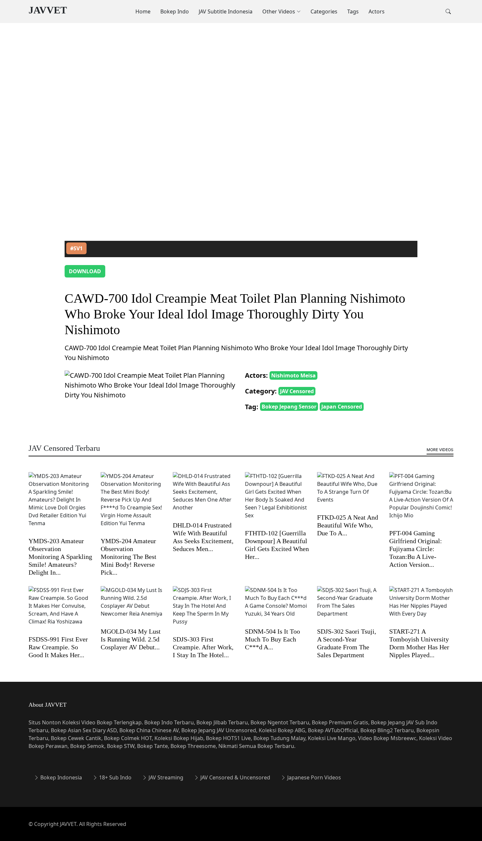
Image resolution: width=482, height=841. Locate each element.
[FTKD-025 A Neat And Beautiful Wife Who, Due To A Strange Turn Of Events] (349, 492)
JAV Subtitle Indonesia (225, 11)
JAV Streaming (165, 777)
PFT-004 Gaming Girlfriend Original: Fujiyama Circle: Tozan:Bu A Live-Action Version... (415, 548)
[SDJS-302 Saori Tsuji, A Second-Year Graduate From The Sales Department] (349, 606)
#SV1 (76, 248)
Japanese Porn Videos (313, 777)
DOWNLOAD (85, 271)
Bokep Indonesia (60, 777)
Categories (324, 11)
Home (143, 11)
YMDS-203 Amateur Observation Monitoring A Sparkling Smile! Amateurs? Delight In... (60, 556)
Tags (353, 11)
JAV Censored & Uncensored (234, 777)
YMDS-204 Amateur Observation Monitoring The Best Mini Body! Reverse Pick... (128, 556)
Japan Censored (341, 406)
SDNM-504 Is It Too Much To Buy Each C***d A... (272, 639)
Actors (377, 11)
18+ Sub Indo (114, 777)
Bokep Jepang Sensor (289, 406)
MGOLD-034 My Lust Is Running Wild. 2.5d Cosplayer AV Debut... (131, 639)
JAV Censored (297, 391)
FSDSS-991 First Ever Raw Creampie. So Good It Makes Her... (58, 647)
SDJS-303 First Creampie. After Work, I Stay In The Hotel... (203, 647)
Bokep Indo (174, 11)
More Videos (440, 449)
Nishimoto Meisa (293, 375)
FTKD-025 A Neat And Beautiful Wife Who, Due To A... (347, 525)
